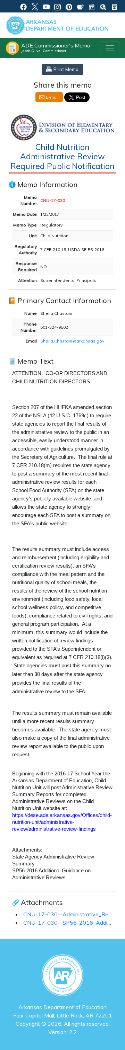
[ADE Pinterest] (69, 6)
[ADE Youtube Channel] (46, 6)
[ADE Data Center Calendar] (92, 6)
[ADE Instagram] (57, 6)
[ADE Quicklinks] (103, 6)
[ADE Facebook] (23, 6)
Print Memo (65, 69)
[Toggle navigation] (109, 48)
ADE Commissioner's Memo (55, 47)
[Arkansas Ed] (35, 6)
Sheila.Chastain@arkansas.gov (72, 341)
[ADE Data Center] (80, 6)
